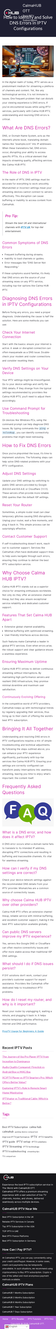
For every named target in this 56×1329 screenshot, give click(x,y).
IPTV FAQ (48, 1319)
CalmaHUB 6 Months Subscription (18, 1302)
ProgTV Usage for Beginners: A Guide (23, 1031)
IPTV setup (23, 1141)
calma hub (35, 1127)
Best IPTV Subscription (15, 1127)
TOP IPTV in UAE (10, 1231)
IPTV (34, 1136)
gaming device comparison (26, 1132)
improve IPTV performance (15, 1137)
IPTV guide (8, 1141)
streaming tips (33, 1151)
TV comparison (9, 1156)
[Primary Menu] (51, 12)
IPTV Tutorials (34, 1319)
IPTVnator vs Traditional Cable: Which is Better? (25, 1101)
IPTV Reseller (18, 1319)
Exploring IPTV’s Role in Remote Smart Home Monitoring (24, 1090)
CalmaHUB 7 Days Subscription (17, 1311)
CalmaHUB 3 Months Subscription (18, 1297)
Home (5, 1319)
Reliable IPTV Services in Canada (18, 1221)
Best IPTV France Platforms (15, 1236)
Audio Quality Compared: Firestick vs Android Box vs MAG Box (23, 1069)
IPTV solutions (39, 1141)
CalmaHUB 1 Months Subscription (18, 1293)
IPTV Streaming (12, 1146)
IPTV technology (31, 1146)
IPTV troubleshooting (14, 1151)
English (13, 1326)
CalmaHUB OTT (36, 1323)
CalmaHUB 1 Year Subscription (17, 1307)
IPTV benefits (45, 1136)
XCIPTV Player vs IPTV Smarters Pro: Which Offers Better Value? (27, 1080)
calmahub (8, 1131)
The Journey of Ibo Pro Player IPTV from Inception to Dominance (25, 1059)
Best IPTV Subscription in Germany (19, 1241)
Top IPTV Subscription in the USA (18, 1226)
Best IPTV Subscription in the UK (18, 1217)
